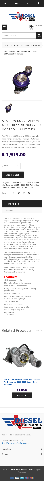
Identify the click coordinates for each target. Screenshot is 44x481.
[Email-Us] (16, 3)
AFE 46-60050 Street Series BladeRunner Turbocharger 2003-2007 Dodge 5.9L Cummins (22, 382)
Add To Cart (12, 174)
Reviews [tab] (9, 210)
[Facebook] (14, 193)
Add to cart (22, 395)
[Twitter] (19, 193)
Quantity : (5, 166)
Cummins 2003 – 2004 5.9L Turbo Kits (26, 45)
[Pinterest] (29, 193)
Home (6, 45)
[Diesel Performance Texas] (5, 3)
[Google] (24, 193)
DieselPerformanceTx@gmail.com (15, 443)
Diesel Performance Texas (21, 469)
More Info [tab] (13, 203)
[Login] (38, 3)
